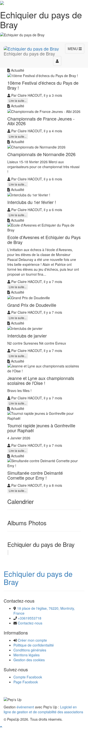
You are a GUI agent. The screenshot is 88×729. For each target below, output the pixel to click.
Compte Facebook (27, 677)
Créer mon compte (32, 640)
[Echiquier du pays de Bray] (31, 48)
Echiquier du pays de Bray (38, 577)
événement (25, 706)
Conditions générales (29, 650)
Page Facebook (25, 681)
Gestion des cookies (29, 659)
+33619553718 (29, 618)
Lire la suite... (17, 100)
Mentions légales (26, 654)
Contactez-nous (30, 623)
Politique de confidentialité (33, 645)
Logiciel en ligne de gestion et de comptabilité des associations (43, 709)
